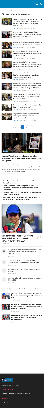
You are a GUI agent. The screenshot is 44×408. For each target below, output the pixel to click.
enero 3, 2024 (23, 79)
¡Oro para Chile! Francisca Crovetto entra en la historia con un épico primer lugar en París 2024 (17, 238)
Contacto (27, 393)
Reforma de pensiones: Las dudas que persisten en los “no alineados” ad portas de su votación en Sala (27, 54)
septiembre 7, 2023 (25, 109)
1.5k (34, 47)
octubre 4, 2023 (24, 101)
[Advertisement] (22, 351)
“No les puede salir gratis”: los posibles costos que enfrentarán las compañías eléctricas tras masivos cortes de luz (20, 188)
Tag (8, 11)
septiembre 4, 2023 (25, 120)
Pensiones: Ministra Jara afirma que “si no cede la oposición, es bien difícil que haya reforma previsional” (26, 96)
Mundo (5, 151)
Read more (6, 175)
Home (3, 11)
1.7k (33, 39)
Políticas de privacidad (15, 393)
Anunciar (4, 393)
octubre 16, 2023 (24, 90)
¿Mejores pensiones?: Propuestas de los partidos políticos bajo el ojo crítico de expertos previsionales (26, 116)
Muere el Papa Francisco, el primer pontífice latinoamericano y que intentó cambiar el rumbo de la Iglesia (21, 158)
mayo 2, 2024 (23, 39)
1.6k (33, 28)
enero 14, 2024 (24, 69)
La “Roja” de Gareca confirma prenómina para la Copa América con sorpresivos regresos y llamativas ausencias (24, 251)
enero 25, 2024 (24, 47)
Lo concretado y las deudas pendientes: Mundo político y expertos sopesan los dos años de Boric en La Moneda (27, 34)
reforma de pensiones (16, 11)
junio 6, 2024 (23, 28)
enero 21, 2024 (24, 58)
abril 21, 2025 (12, 164)
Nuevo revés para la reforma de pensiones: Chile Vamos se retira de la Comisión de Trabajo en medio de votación (27, 75)
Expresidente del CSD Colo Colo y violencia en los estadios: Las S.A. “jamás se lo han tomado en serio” (26, 317)
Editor (16, 28)
